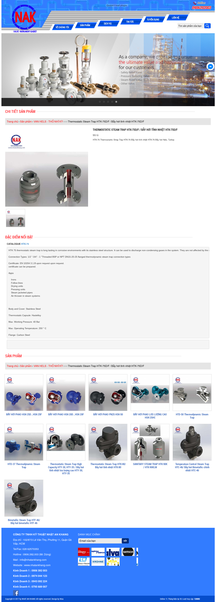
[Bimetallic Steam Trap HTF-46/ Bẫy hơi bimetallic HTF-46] (24, 497)
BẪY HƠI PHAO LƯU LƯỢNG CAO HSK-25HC (150, 415)
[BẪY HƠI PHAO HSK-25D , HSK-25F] (24, 392)
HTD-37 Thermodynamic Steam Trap (24, 465)
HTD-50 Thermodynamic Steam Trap (192, 415)
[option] (15, 218)
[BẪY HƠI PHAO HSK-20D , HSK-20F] (66, 392)
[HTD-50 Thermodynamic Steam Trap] (192, 392)
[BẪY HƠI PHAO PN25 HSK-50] (108, 392)
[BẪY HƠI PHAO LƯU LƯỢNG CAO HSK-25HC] (150, 392)
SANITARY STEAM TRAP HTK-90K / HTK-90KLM (150, 465)
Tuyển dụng (153, 19)
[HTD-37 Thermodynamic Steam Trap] (24, 441)
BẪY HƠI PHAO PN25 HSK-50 (108, 414)
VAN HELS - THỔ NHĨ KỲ (48, 121)
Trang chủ (12, 121)
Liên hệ (175, 17)
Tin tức (130, 21)
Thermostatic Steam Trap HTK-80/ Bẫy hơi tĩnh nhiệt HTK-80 (108, 465)
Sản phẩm (85, 25)
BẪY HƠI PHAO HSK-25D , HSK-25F (24, 414)
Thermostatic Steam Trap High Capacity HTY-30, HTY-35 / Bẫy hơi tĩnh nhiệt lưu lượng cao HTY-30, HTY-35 (66, 468)
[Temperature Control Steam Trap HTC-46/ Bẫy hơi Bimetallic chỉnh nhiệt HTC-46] (192, 441)
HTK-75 (25, 243)
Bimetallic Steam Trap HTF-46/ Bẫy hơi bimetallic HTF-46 (24, 521)
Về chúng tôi (62, 27)
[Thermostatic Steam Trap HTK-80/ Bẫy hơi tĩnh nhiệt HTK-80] (108, 441)
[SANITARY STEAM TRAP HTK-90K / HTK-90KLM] (150, 441)
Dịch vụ (108, 23)
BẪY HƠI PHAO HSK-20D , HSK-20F (66, 414)
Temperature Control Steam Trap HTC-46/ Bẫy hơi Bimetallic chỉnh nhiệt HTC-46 (192, 467)
